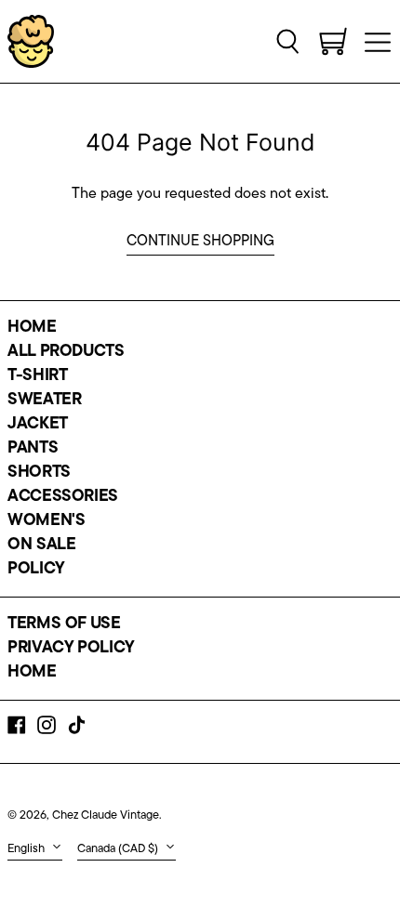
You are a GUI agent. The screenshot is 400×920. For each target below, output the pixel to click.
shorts (39, 473)
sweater (44, 400)
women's (46, 521)
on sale (41, 545)
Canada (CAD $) (119, 849)
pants (32, 448)
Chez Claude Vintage (105, 815)
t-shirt (37, 376)
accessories (62, 497)
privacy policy (71, 648)
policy (36, 569)
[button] (288, 41)
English (27, 849)
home (32, 328)
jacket (37, 424)
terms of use (64, 624)
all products (66, 352)
